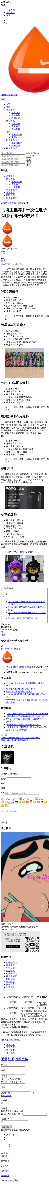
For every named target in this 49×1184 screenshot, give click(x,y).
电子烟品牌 (11, 190)
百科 (8, 132)
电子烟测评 (11, 198)
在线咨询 (5, 1171)
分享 (3, 635)
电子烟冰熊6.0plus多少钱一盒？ (20, 689)
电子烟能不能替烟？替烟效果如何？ (24, 724)
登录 (4, 1059)
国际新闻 (10, 195)
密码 (3, 1070)
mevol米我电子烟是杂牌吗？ (19, 691)
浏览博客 (10, 176)
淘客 (8, 15)
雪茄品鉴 (15, 115)
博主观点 (15, 112)
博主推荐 (10, 192)
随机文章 (10, 984)
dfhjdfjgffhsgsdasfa (21, 667)
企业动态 (15, 126)
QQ (2, 793)
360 (28, 162)
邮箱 (3, 783)
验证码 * (5, 1100)
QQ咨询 (4, 1166)
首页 (8, 104)
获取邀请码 (6, 1096)
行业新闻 (15, 123)
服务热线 (5, 1175)
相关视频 (10, 12)
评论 (17, 264)
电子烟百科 (16, 134)
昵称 (3, 779)
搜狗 (28, 165)
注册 (11, 1059)
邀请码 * (5, 1093)
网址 (3, 788)
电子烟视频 (11, 140)
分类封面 (10, 982)
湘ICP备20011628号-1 (11, 1040)
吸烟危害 (15, 118)
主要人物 (10, 10)
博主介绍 (10, 1047)
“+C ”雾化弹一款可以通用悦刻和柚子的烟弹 (27, 713)
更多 (3, 261)
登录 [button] (3, 5)
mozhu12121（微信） (10, 1180)
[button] (24, 99)
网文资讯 (10, 179)
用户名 (4, 1065)
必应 (28, 159)
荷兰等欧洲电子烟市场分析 (23, 618)
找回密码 (21, 1059)
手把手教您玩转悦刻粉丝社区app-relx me (25, 716)
